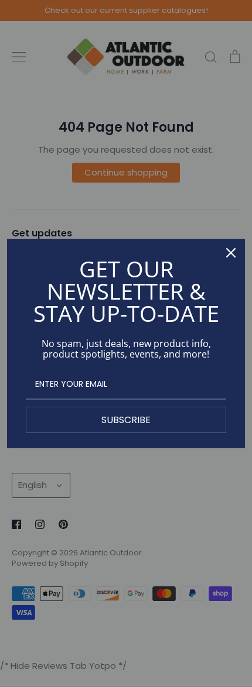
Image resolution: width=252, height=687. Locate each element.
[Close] (231, 253)
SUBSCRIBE (126, 420)
